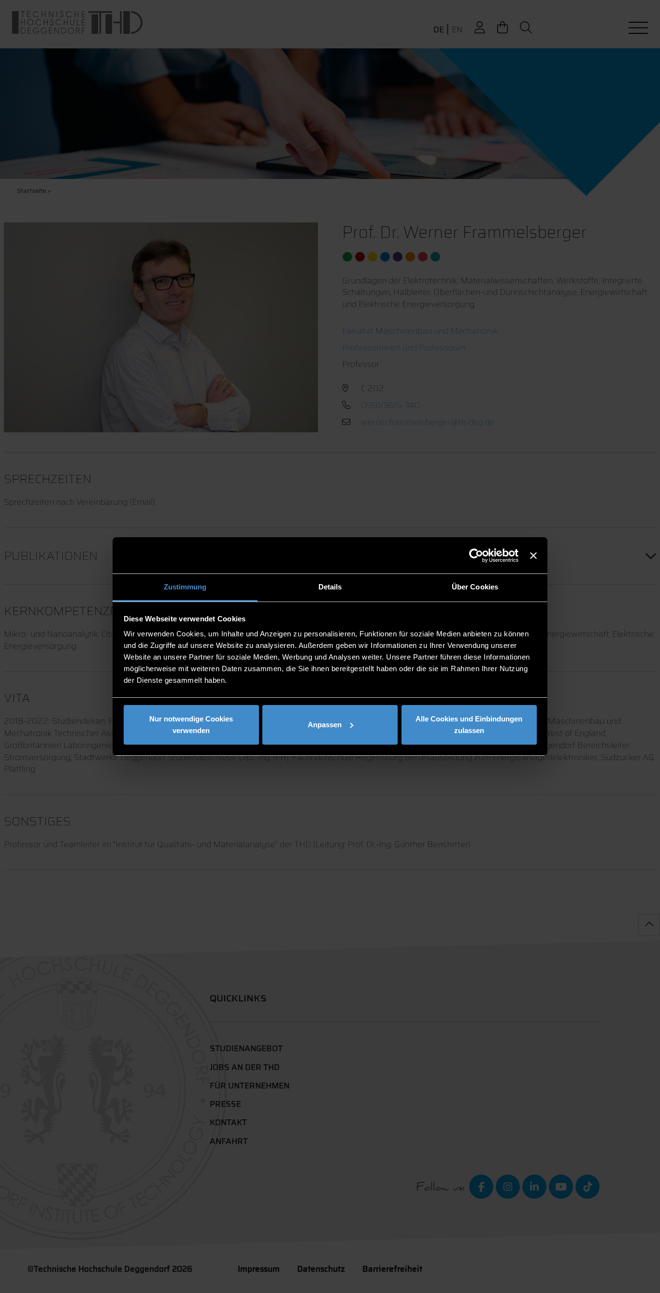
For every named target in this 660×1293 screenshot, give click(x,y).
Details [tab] (330, 587)
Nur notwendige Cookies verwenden (191, 725)
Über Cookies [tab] (475, 587)
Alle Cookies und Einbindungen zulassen (469, 725)
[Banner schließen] (533, 555)
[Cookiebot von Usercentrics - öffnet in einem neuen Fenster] (476, 555)
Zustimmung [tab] (185, 587)
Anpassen (325, 724)
